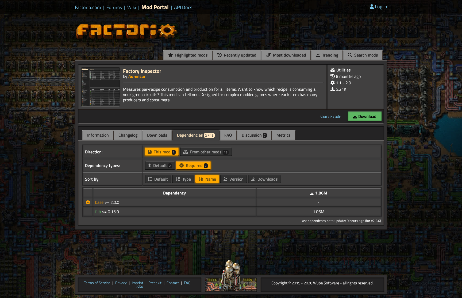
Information (98, 135)
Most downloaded (289, 55)
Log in (381, 6)
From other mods (208, 152)
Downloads (157, 135)
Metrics (283, 135)
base (100, 202)
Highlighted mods (191, 55)
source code (330, 116)
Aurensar (136, 76)
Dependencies (195, 135)
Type (186, 179)
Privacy (121, 283)
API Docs (183, 7)
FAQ (228, 135)
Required (196, 165)
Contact (173, 283)
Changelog (127, 135)
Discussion (254, 135)
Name (210, 179)
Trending (329, 55)
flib (98, 211)
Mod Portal (155, 7)
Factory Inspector (142, 71)
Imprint (137, 283)
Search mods (365, 55)
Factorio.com (88, 7)
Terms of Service (97, 283)
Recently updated (239, 55)
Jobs (139, 286)
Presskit (154, 283)
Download (366, 116)
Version (236, 179)
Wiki (131, 7)
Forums (114, 7)
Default (161, 165)
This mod (164, 152)
